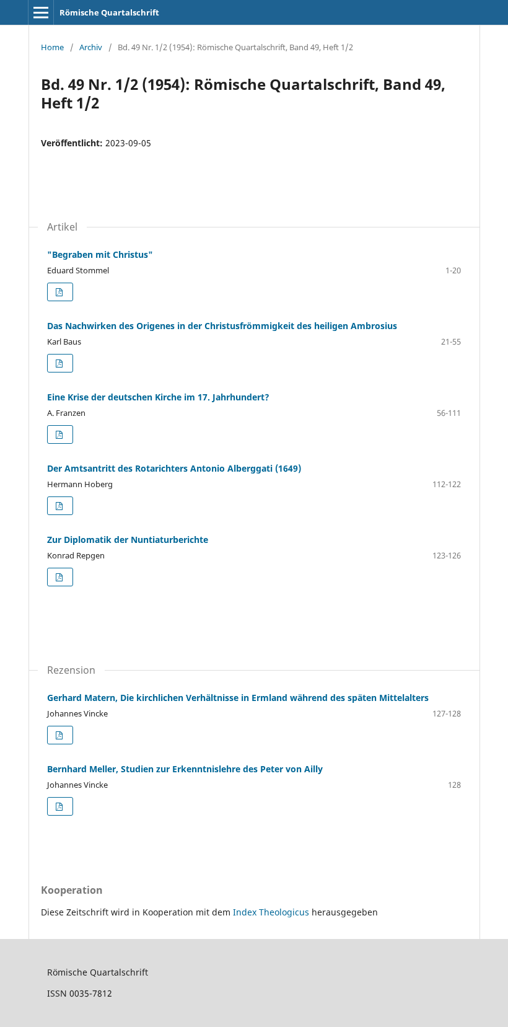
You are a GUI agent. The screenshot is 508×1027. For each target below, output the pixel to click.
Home (52, 47)
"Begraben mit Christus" (100, 254)
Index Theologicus (272, 912)
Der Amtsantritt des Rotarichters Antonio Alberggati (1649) (174, 468)
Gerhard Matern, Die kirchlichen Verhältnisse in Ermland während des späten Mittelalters (238, 697)
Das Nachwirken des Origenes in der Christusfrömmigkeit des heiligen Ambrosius (222, 326)
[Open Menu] (40, 12)
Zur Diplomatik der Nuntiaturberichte (127, 539)
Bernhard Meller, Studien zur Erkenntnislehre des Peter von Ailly (185, 769)
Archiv (90, 47)
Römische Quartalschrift (109, 12)
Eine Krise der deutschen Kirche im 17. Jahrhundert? (158, 397)
